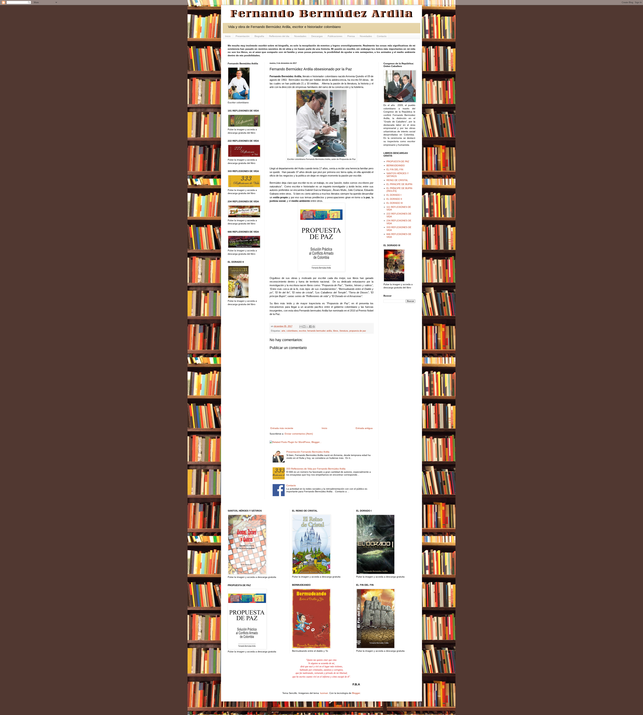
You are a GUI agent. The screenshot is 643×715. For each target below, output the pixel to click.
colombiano (292, 331)
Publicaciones (335, 36)
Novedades (300, 36)
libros (335, 331)
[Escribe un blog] (304, 326)
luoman (324, 693)
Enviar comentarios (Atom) (299, 433)
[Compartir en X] (307, 326)
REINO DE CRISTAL (397, 180)
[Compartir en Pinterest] (313, 326)
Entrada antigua (364, 428)
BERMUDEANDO (395, 165)
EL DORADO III (394, 203)
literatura (344, 331)
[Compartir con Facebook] (310, 326)
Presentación (242, 36)
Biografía (259, 36)
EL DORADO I (393, 195)
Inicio (228, 36)
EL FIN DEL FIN (394, 169)
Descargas (317, 36)
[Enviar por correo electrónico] (301, 326)
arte (283, 331)
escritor (302, 331)
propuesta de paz (357, 331)
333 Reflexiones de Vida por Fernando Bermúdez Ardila (315, 468)
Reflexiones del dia (279, 36)
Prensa (351, 36)
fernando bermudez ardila (319, 331)
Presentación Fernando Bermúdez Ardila (307, 451)
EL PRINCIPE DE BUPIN (399, 184)
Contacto (381, 36)
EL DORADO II (394, 199)
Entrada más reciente (281, 428)
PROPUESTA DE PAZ (397, 161)
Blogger (356, 693)
